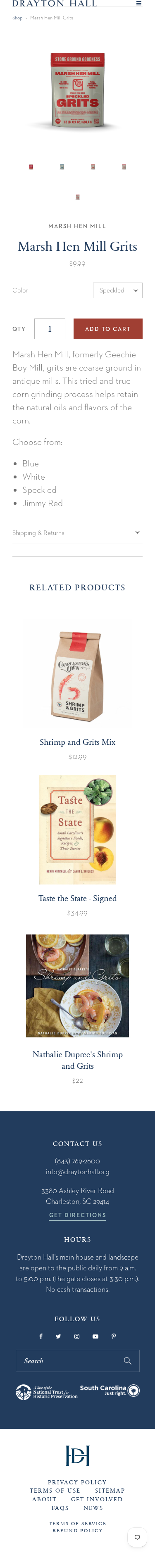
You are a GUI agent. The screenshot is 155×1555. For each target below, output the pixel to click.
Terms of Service (78, 1523)
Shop (17, 17)
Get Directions (77, 1215)
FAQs (60, 1508)
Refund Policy (77, 1531)
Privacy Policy (77, 1482)
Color (20, 290)
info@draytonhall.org (78, 1171)
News (93, 1508)
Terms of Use (55, 1490)
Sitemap (110, 1490)
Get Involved (97, 1499)
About (44, 1499)
